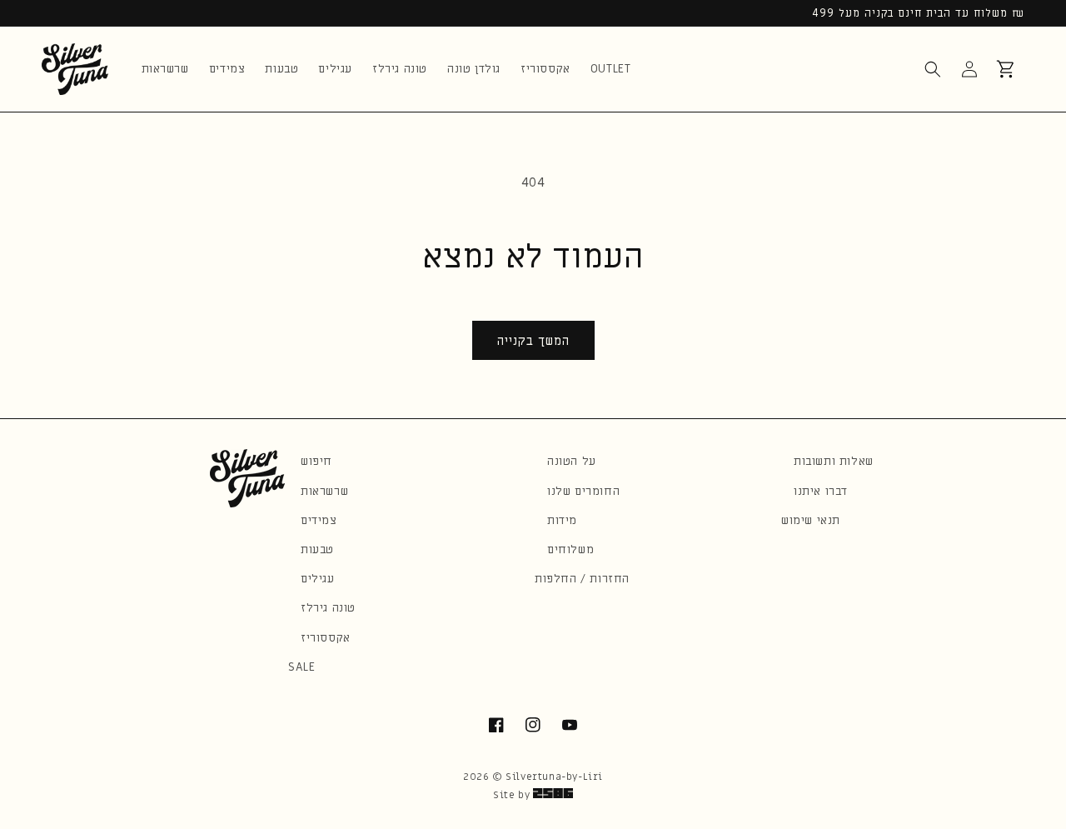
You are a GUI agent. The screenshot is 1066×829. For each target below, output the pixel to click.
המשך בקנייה (533, 340)
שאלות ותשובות (834, 461)
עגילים (318, 579)
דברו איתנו (821, 491)
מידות (562, 520)
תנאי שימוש (810, 520)
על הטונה (571, 461)
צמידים (319, 520)
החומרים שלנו (583, 491)
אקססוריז (326, 638)
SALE (301, 667)
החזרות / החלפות (582, 579)
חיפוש (316, 461)
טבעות (317, 549)
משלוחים (570, 549)
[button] (932, 69)
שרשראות (324, 491)
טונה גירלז (328, 608)
